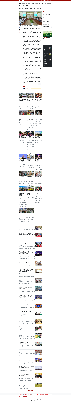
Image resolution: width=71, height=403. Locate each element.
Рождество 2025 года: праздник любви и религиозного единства (38, 192)
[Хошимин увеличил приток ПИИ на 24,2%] (30, 210)
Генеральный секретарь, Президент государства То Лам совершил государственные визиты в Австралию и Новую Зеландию (46, 61)
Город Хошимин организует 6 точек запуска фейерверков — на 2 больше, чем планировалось (38, 161)
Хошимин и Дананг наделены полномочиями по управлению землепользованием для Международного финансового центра (22, 194)
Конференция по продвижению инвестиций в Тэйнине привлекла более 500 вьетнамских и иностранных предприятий (26, 296)
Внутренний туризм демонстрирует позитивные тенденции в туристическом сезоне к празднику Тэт (30, 161)
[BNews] (28, 394)
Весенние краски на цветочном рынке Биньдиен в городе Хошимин (29, 193)
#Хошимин (24, 86)
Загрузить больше (31, 390)
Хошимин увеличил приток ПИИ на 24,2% (30, 214)
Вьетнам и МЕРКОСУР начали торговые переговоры (27, 319)
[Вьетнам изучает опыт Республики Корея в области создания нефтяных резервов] (38, 344)
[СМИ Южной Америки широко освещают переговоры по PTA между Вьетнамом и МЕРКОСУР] (38, 313)
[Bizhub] (30, 394)
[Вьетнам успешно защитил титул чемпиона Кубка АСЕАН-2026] (50, 48)
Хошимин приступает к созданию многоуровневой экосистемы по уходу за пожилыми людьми (38, 178)
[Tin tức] (25, 394)
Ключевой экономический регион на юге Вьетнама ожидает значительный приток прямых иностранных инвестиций (23, 216)
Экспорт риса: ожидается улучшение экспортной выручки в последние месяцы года (26, 383)
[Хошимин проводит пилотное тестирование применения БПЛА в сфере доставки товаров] (23, 95)
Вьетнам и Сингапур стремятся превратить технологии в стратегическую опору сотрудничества (27, 358)
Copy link (19, 32)
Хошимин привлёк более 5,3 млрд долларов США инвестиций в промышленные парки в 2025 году (30, 100)
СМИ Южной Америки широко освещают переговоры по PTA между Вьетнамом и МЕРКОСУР (26, 312)
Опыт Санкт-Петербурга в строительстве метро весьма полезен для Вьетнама (47, 27)
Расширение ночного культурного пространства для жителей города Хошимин (38, 100)
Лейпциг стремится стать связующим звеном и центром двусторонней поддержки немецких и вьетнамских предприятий (26, 270)
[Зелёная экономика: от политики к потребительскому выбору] (38, 335)
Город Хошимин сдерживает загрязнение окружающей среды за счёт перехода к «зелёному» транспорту (22, 178)
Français (45, 0)
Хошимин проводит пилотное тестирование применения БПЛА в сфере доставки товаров (22, 100)
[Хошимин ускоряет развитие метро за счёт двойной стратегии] (38, 133)
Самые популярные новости (47, 11)
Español (47, 0)
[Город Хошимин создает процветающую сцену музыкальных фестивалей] (38, 112)
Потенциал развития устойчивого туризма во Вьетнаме (26, 327)
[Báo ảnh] (46, 394)
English (43, 0)
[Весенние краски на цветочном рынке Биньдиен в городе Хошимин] (30, 188)
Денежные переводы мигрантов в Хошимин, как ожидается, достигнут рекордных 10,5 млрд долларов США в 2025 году (30, 178)
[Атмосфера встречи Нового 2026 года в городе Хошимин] (30, 133)
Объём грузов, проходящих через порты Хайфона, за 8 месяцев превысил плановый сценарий (27, 262)
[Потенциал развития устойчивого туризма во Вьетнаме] (38, 328)
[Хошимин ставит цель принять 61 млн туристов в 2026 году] (23, 133)
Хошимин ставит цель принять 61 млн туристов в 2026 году (22, 137)
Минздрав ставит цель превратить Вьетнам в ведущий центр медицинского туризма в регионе (47, 21)
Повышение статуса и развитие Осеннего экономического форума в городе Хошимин (23, 161)
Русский (50, 0)
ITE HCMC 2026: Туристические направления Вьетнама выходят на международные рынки (26, 279)
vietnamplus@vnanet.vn (33, 400)
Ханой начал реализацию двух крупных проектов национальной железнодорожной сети (26, 304)
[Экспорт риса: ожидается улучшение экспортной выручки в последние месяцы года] (38, 385)
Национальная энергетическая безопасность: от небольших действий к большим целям (47, 18)
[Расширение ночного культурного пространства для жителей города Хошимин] (38, 95)
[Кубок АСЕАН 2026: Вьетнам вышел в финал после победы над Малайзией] (50, 54)
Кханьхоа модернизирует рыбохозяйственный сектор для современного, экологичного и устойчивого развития (26, 287)
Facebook (19, 28)
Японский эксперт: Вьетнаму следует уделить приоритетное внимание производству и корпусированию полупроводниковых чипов (47, 14)
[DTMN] (42, 394)
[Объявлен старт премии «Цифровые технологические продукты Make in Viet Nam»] (38, 352)
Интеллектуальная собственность (33, 396)
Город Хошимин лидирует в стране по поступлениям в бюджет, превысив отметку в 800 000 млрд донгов (23, 118)
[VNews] (23, 394)
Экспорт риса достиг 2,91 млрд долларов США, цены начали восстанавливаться (26, 227)
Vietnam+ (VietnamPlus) (24, 0)
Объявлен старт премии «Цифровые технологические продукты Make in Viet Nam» (26, 351)
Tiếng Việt (41, 0)
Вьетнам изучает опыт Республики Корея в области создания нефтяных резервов (26, 343)
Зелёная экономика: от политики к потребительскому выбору (24, 334)
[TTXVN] (20, 394)
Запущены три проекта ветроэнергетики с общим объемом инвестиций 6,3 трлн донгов (26, 367)
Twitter (19, 29)
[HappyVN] (50, 394)
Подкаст (46, 46)
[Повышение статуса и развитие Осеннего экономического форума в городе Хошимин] (23, 156)
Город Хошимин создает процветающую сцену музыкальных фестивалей (38, 117)
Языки (47, 396)
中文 (48, 0)
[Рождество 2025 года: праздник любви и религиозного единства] (38, 188)
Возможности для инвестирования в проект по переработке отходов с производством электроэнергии (26, 374)
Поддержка (45, 396)
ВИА (49, 396)
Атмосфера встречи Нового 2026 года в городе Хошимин (30, 137)
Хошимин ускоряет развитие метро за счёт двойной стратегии (38, 137)
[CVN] (38, 394)
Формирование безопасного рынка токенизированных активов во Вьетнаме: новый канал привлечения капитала (26, 252)
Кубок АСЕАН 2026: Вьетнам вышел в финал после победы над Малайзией (46, 54)
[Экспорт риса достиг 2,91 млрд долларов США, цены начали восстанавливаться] (38, 228)
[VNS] (34, 394)
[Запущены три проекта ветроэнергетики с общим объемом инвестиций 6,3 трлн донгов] (38, 368)
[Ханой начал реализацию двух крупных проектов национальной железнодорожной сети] (38, 306)
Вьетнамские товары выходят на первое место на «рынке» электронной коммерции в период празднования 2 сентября (26, 243)
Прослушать (46, 50)
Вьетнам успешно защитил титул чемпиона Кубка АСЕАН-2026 (46, 48)
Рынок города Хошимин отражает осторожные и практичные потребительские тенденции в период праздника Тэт (30, 118)
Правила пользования (39, 396)
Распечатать (19, 30)
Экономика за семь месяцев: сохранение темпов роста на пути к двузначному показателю (47, 24)
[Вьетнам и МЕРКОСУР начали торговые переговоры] (38, 321)
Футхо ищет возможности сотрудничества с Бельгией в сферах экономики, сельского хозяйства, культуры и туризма (27, 234)
